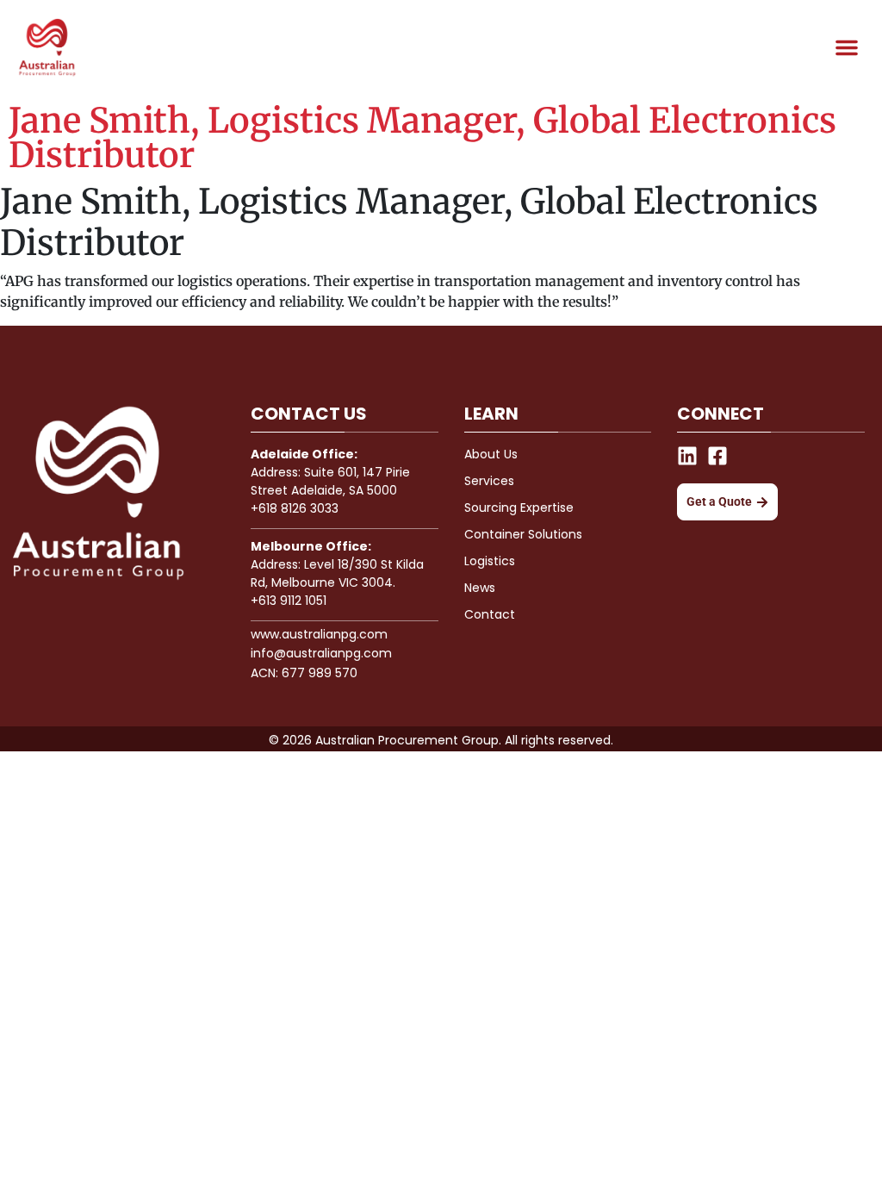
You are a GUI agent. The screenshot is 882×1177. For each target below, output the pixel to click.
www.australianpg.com (319, 634)
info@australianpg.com (321, 653)
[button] (847, 47)
